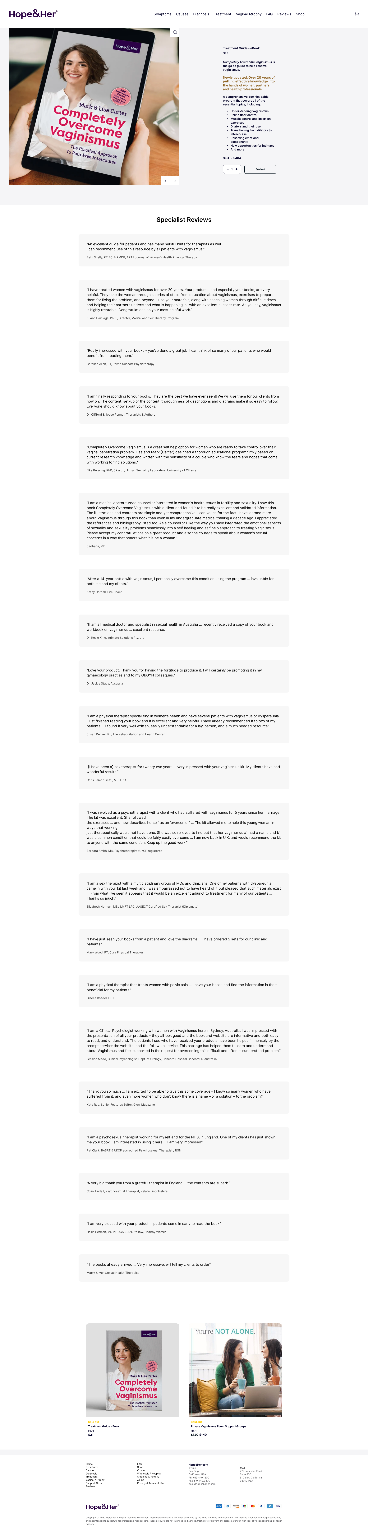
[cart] (356, 14)
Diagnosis (91, 1473)
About (140, 1479)
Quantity (228, 176)
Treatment (92, 1476)
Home (89, 1464)
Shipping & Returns (148, 1476)
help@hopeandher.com (202, 1484)
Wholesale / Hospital (149, 1473)
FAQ (139, 1464)
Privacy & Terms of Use (150, 1483)
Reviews (90, 1486)
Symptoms (92, 1467)
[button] (175, 32)
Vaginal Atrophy (95, 1479)
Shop (140, 1467)
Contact (141, 1470)
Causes (90, 1470)
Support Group (94, 1483)
